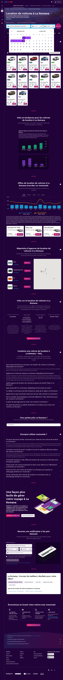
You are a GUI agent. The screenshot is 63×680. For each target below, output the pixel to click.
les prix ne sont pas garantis (36, 635)
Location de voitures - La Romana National (33, 591)
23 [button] (20, 46)
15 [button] (17, 43)
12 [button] (29, 40)
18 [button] (26, 43)
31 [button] (51, 49)
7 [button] (14, 40)
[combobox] (10, 22)
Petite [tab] (24, 194)
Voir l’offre (14, 69)
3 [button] (23, 37)
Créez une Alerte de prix (53, 616)
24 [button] (23, 46)
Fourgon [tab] (43, 194)
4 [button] (26, 37)
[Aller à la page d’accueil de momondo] (8, 1)
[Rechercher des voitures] (2, 11)
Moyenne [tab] (29, 194)
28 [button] (14, 49)
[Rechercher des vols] (2, 5)
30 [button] (20, 49)
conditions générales (26, 562)
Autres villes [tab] (38, 582)
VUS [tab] (38, 194)
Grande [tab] (34, 194)
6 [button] (39, 40)
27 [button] (11, 49)
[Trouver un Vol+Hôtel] (2, 13)
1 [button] (17, 37)
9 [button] (20, 40)
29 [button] (17, 49)
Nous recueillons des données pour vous (16, 641)
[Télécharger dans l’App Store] (50, 657)
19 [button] (29, 43)
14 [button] (14, 43)
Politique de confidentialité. (13, 563)
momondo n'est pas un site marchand (15, 639)
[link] (20, 234)
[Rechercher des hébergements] (2, 8)
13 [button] (11, 43)
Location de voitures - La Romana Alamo (16, 591)
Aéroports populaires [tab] (28, 582)
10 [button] (23, 40)
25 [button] (26, 46)
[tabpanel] (33, 151)
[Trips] (2, 19)
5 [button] (29, 37)
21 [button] (14, 46)
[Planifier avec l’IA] (2, 16)
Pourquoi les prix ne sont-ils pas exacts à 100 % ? (18, 643)
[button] (2, 2)
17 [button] (23, 43)
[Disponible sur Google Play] (50, 654)
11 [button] (26, 40)
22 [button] (17, 46)
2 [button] (20, 37)
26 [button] (29, 46)
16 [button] (20, 43)
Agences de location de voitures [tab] (15, 582)
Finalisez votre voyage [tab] (47, 582)
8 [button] (17, 40)
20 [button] (11, 46)
